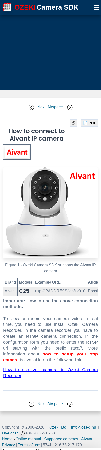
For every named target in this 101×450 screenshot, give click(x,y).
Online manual (28, 439)
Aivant (86, 439)
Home (7, 439)
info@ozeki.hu (83, 427)
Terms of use (29, 445)
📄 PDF (89, 123)
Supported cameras (61, 439)
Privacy (8, 445)
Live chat (10, 433)
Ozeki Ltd (58, 427)
